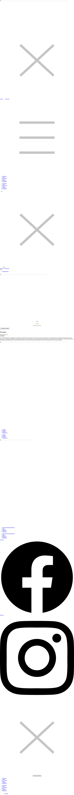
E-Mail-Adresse (3, 334)
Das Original (4, 178)
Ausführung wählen (5, 328)
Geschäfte (4, 430)
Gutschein (4, 180)
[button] (1, 269)
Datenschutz (4, 531)
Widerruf (4, 529)
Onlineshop (4, 176)
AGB (3, 528)
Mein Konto (4, 181)
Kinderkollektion (5, 271)
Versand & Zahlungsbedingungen (8, 527)
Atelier (3, 177)
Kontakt (3, 429)
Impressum (4, 530)
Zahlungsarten (5, 432)
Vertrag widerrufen (37, 775)
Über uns (4, 431)
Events (3, 179)
